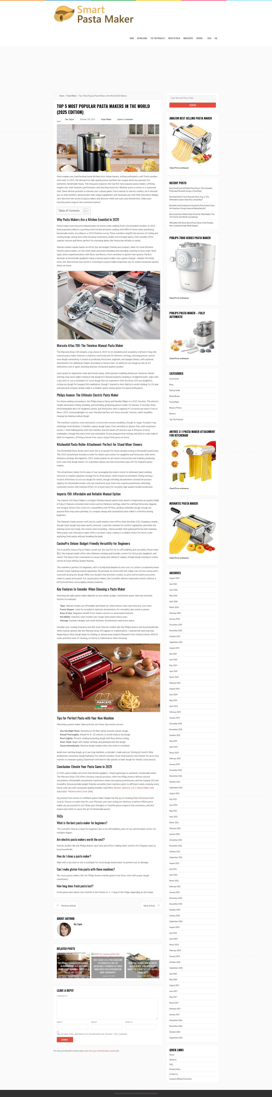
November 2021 (175, 846)
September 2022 (175, 787)
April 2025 (173, 671)
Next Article (149, 905)
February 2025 (175, 683)
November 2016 (175, 1026)
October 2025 (174, 636)
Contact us (173, 1074)
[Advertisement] (136, 68)
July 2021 (173, 869)
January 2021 (174, 892)
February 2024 (175, 712)
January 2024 (174, 718)
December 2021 (175, 840)
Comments (62, 996)
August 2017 (174, 985)
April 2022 (173, 817)
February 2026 (175, 613)
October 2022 (174, 782)
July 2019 (173, 933)
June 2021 (173, 875)
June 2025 (173, 659)
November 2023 (175, 729)
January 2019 (174, 956)
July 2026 (173, 584)
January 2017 (174, 1014)
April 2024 (173, 706)
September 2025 (175, 642)
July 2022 (173, 799)
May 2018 (173, 979)
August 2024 (174, 689)
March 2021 (174, 881)
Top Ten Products (157, 38)
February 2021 (175, 886)
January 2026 (174, 619)
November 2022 (175, 776)
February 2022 (175, 828)
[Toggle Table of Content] (84, 210)
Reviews (199, 38)
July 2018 (173, 974)
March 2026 (174, 607)
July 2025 (173, 654)
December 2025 (175, 625)
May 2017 (173, 997)
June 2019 (173, 939)
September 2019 (175, 921)
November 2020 (175, 904)
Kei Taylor (69, 119)
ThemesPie (127, 1093)
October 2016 (174, 1032)
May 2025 (173, 665)
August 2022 (174, 793)
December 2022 (175, 770)
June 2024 (173, 694)
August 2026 (174, 578)
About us (173, 1059)
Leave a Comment (125, 119)
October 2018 (174, 962)
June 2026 (173, 590)
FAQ (216, 38)
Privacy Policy (174, 1069)
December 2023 (175, 723)
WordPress (153, 1093)
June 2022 (173, 805)
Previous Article (68, 905)
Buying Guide (142, 38)
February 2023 (175, 758)
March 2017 (174, 1003)
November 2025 (175, 630)
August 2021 (174, 863)
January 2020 (174, 915)
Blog (209, 38)
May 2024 (173, 700)
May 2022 (173, 811)
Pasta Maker (71, 96)
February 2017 (175, 1008)
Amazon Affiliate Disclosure (180, 1079)
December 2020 (175, 898)
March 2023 (174, 753)
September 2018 (175, 968)
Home (132, 38)
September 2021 (175, 857)
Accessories (174, 379)
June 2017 (173, 991)
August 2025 (174, 648)
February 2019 (175, 950)
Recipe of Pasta (174, 38)
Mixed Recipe (188, 38)
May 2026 (173, 595)
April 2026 (173, 601)
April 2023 (173, 747)
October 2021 (174, 851)
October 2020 (174, 910)
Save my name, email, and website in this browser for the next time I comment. (92, 1034)
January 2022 (174, 834)
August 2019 (174, 927)
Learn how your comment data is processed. (101, 1051)
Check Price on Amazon (179, 168)
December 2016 (175, 1020)
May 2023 (173, 741)
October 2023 (174, 735)
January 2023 (174, 764)
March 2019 (174, 944)
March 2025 (174, 677)
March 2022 (174, 822)
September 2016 (175, 1038)
